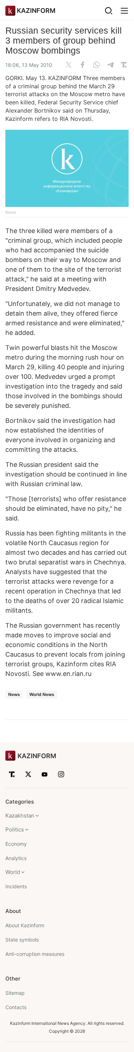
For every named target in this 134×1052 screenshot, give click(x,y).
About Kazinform (24, 925)
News (14, 694)
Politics (14, 829)
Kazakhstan (19, 815)
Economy (16, 844)
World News (41, 694)
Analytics (15, 858)
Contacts (15, 1007)
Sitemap (15, 993)
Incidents (16, 886)
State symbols (22, 940)
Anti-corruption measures (34, 954)
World (12, 872)
